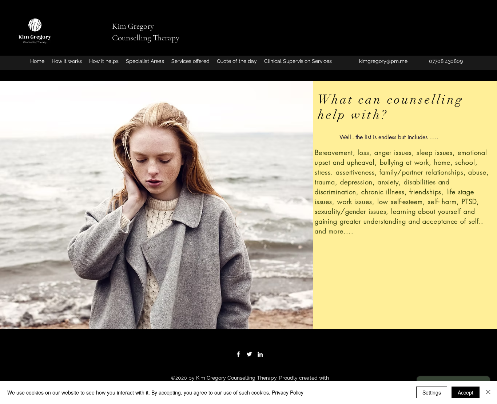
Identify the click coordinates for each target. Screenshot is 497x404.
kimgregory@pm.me (383, 61)
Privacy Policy (287, 392)
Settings (431, 392)
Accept (465, 392)
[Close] (488, 392)
